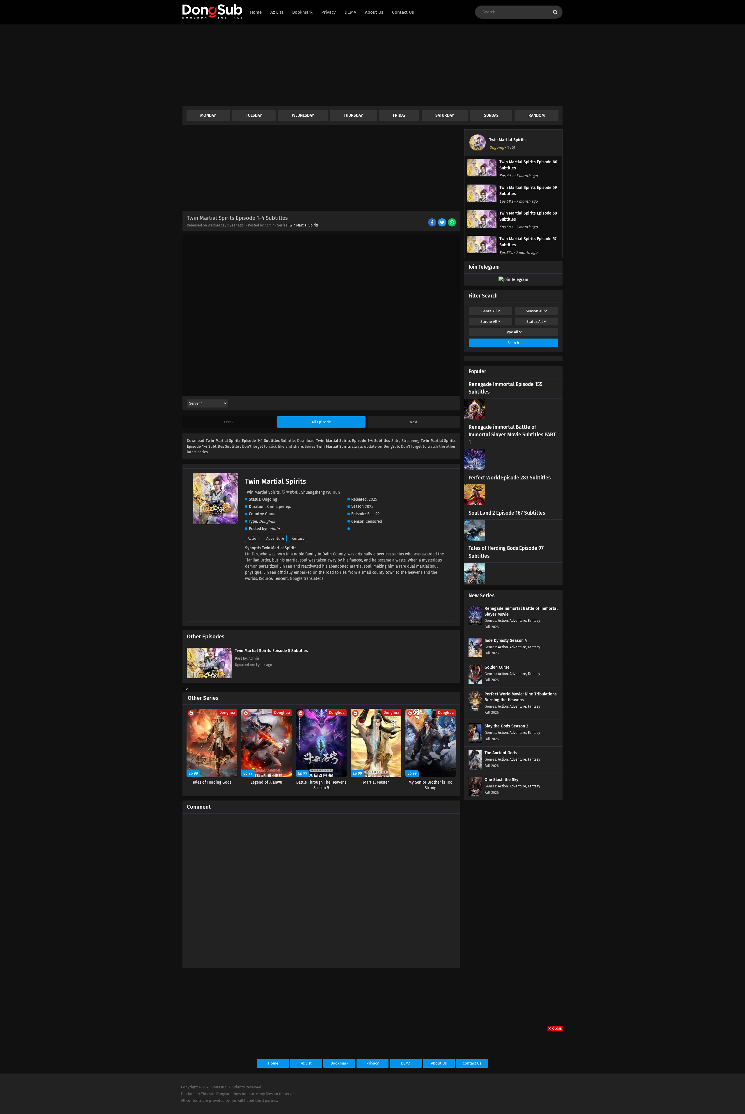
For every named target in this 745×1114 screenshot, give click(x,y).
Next (414, 422)
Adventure (275, 538)
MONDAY (208, 115)
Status (534, 321)
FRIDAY (399, 115)
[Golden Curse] (475, 682)
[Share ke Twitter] (442, 223)
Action (253, 538)
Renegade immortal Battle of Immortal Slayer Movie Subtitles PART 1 (512, 435)
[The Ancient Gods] (475, 768)
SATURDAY (444, 115)
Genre (489, 311)
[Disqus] (321, 888)
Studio (488, 321)
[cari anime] (555, 12)
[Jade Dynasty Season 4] (475, 655)
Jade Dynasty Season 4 (506, 640)
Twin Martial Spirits (303, 225)
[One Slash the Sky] (475, 795)
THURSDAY (353, 115)
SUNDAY (491, 115)
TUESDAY (254, 115)
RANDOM (536, 115)
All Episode (321, 422)
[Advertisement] (357, 65)
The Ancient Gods (501, 752)
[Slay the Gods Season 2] (475, 741)
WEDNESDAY (303, 115)
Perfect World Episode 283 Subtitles (510, 478)
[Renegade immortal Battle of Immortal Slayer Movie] (475, 623)
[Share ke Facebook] (432, 223)
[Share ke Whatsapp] (452, 223)
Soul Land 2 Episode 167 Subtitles (507, 513)
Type (511, 332)
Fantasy (298, 538)
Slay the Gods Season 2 (506, 726)
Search (513, 343)
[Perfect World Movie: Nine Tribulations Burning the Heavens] (475, 709)
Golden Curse (497, 667)
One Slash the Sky (501, 779)
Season (535, 311)
